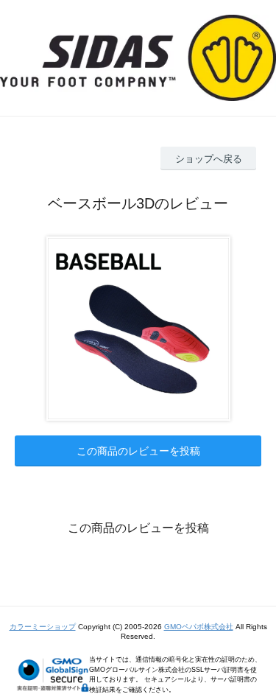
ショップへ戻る (208, 158)
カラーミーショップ (43, 627)
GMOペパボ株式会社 (198, 627)
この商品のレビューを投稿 (138, 451)
